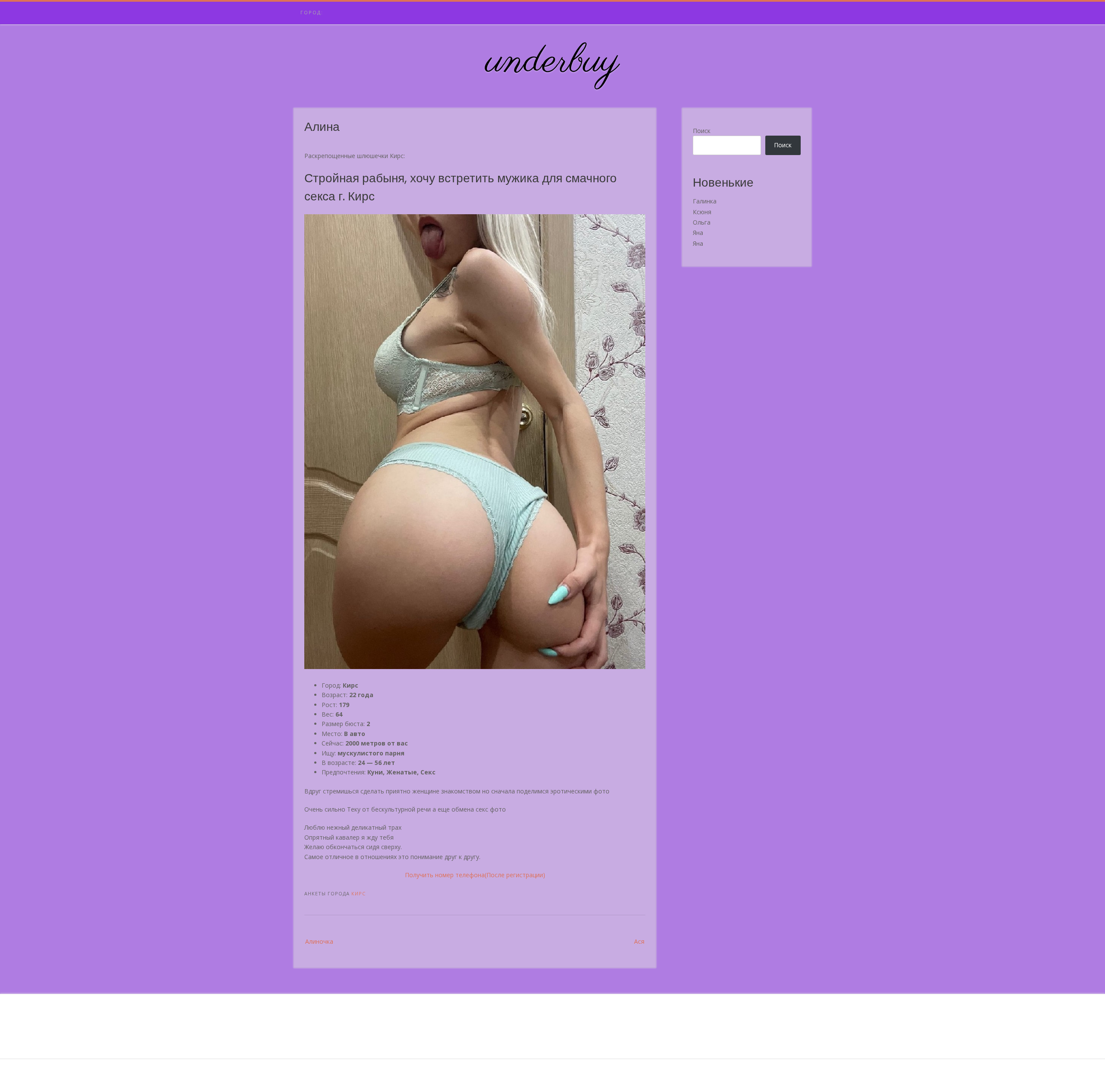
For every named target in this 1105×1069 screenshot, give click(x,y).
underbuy (552, 61)
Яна (698, 232)
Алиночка (319, 941)
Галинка (705, 201)
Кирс (358, 893)
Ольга (701, 222)
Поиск (701, 131)
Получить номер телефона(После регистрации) (475, 875)
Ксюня (702, 212)
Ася (639, 941)
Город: (311, 12)
